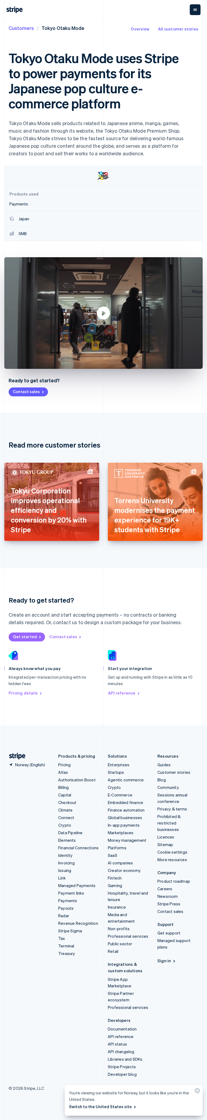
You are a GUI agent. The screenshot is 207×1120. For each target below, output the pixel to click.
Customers (21, 28)
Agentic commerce (126, 779)
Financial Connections (78, 847)
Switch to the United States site (100, 1106)
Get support (168, 933)
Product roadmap (173, 881)
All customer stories (178, 29)
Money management (127, 840)
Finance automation (126, 810)
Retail (113, 951)
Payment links (71, 893)
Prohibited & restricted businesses (169, 823)
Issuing (64, 870)
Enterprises (118, 764)
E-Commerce (120, 795)
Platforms (117, 847)
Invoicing (66, 862)
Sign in (164, 960)
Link (62, 878)
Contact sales (26, 391)
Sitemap (165, 844)
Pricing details (23, 693)
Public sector (120, 943)
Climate (65, 810)
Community (168, 787)
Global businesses (125, 817)
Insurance (117, 907)
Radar (63, 915)
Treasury (66, 953)
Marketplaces (120, 832)
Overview (140, 29)
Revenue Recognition (78, 923)
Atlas (63, 772)
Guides (164, 764)
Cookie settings (172, 852)
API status (117, 1044)
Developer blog (122, 1074)
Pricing (64, 764)
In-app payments (124, 825)
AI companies (120, 862)
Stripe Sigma (70, 930)
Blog (161, 779)
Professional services (128, 936)
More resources (172, 859)
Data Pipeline (70, 832)
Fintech (115, 878)
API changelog (121, 1051)
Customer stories (173, 772)
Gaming (115, 885)
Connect (66, 817)
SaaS (112, 855)
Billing (63, 787)
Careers (164, 888)
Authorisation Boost (77, 779)
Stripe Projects (122, 1066)
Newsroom (167, 896)
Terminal (66, 946)
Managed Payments (76, 885)
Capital (64, 795)
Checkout (67, 802)
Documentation (122, 1029)
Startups (116, 772)
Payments (67, 900)
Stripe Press (168, 903)
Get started (25, 636)
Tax (61, 938)
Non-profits (119, 928)
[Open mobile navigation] (195, 9)
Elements (67, 840)
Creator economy (124, 870)
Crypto (64, 825)
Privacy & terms (172, 809)
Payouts (66, 908)
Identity (65, 855)
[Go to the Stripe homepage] (15, 756)
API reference (122, 693)
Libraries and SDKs (125, 1059)
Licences (165, 837)
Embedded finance (125, 802)
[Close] (196, 1091)
